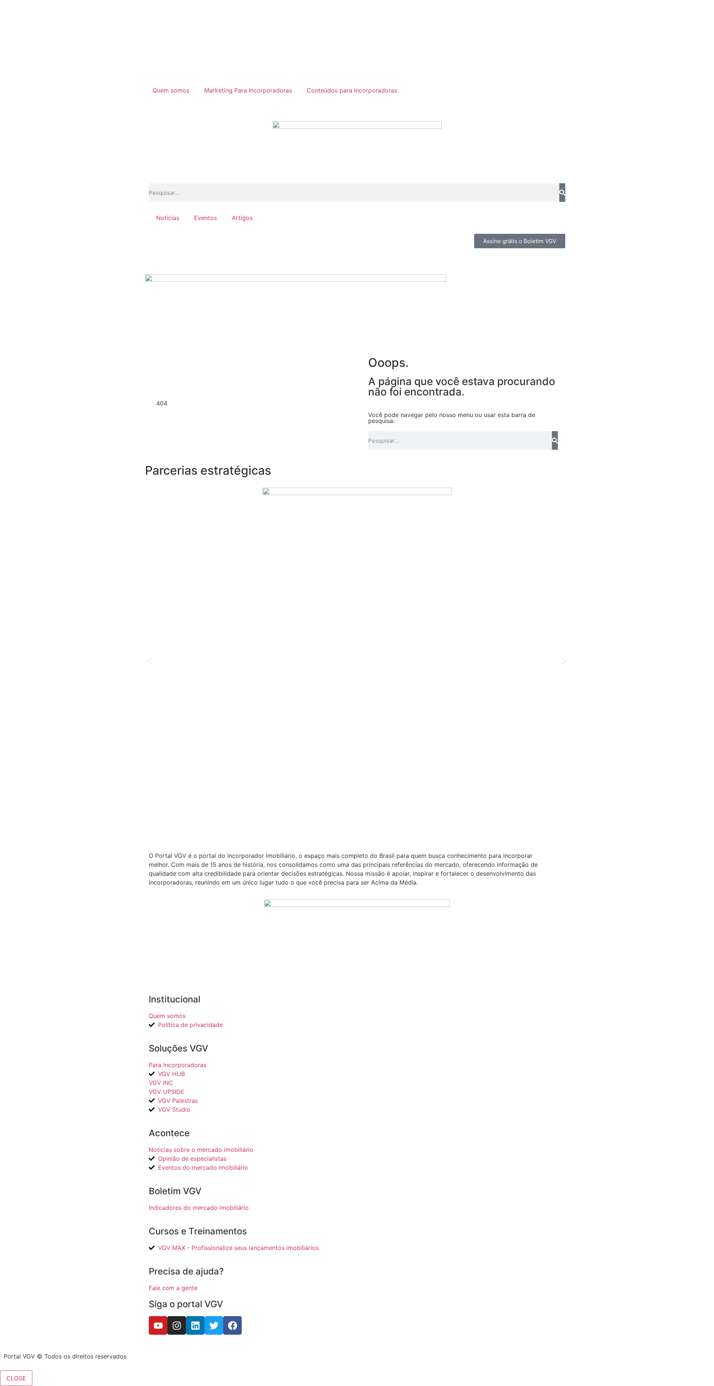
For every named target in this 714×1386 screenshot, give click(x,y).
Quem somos (170, 90)
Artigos (242, 218)
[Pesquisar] (562, 192)
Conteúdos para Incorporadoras (352, 90)
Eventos (205, 218)
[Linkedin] (195, 1325)
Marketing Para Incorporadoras (248, 90)
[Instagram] (176, 1325)
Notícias (167, 218)
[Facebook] (232, 1325)
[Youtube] (158, 1325)
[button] (149, 661)
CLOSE (16, 1378)
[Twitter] (214, 1325)
